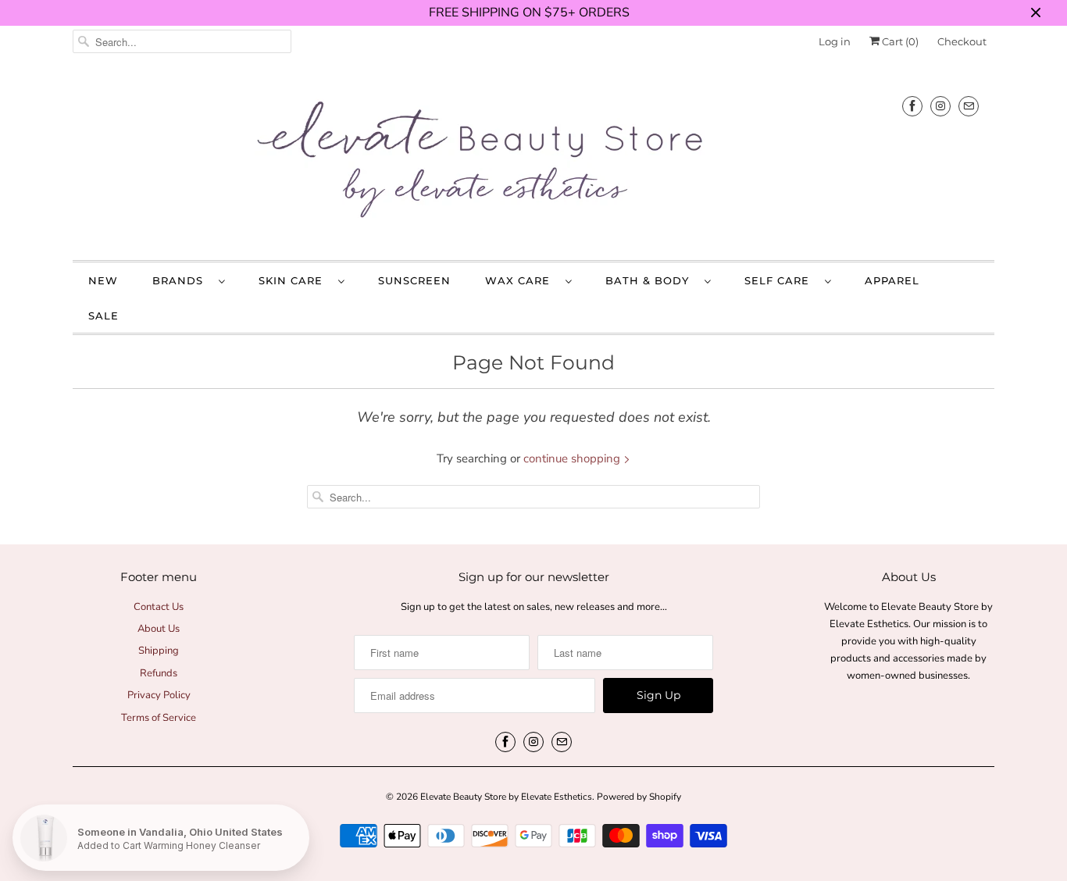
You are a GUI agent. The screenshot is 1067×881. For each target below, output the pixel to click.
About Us (158, 629)
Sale (103, 315)
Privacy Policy (159, 695)
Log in (835, 41)
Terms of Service (158, 718)
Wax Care (521, 280)
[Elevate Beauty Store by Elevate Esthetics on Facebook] (912, 105)
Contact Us (159, 607)
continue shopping (573, 458)
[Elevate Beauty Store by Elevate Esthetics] (533, 162)
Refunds (158, 673)
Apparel (892, 280)
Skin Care (294, 280)
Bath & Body (651, 280)
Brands (181, 280)
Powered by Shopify (639, 796)
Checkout (962, 41)
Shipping (158, 651)
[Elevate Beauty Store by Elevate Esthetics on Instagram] (940, 105)
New (103, 280)
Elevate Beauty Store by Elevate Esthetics (506, 796)
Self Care (780, 280)
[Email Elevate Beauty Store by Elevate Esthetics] (968, 105)
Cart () (899, 41)
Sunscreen (414, 280)
